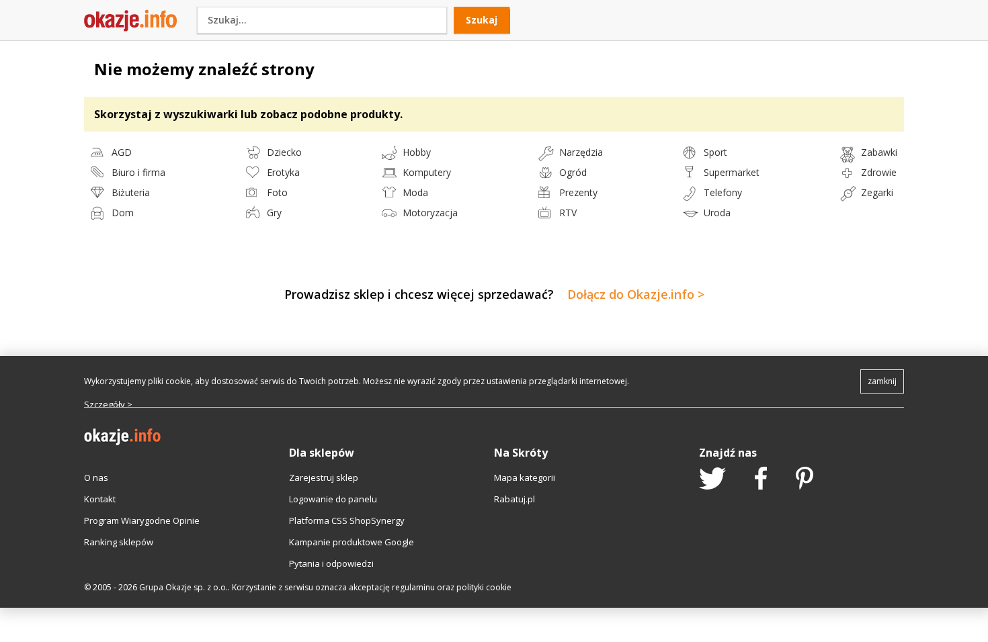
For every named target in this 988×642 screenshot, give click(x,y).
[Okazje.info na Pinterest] (804, 479)
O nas (96, 477)
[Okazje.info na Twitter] (712, 479)
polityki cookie (483, 587)
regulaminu (413, 587)
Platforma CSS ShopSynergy (347, 520)
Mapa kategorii (524, 477)
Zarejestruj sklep (323, 477)
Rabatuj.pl (514, 499)
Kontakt (100, 499)
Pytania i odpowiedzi (331, 563)
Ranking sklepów (118, 542)
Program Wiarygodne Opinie (142, 520)
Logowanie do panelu (333, 499)
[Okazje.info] (130, 28)
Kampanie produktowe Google (351, 542)
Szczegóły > (108, 404)
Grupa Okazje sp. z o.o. (183, 587)
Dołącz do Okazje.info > (635, 294)
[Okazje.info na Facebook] (761, 479)
